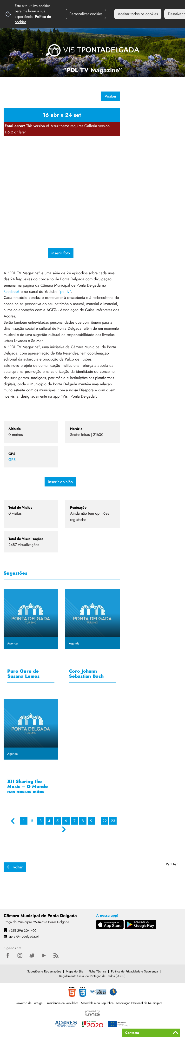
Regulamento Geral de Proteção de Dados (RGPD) (92, 976)
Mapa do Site (74, 971)
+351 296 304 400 (22, 930)
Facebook (12, 291)
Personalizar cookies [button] (85, 14)
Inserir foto (60, 253)
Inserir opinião (60, 482)
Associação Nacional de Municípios (139, 1003)
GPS (12, 459)
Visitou (110, 96)
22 (104, 821)
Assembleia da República (97, 1003)
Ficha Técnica (97, 971)
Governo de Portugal (29, 1003)
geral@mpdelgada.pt (24, 936)
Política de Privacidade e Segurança (134, 971)
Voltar (18, 867)
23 (113, 821)
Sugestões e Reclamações (44, 971)
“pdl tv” (65, 291)
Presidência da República (62, 1003)
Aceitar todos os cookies (138, 14)
